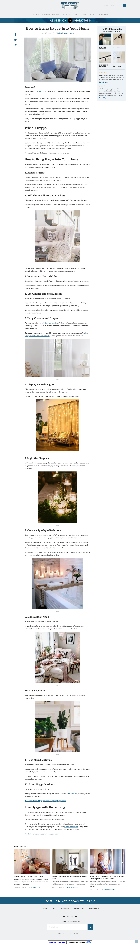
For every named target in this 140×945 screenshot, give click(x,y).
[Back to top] (136, 941)
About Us (45, 908)
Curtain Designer (51, 14)
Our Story (103, 14)
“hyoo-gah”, (43, 91)
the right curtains (51, 323)
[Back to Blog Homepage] (16, 28)
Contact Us (65, 908)
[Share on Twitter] (16, 40)
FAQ (54, 908)
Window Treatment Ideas (65, 33)
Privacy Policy (94, 908)
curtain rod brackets (71, 827)
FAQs (77, 14)
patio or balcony (72, 793)
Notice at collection (57, 942)
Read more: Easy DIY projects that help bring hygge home (45, 801)
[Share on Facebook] (16, 34)
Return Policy (79, 908)
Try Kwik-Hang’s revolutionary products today (42, 834)
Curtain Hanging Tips (34, 887)
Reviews (67, 14)
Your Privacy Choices (76, 942)
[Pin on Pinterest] (16, 45)
